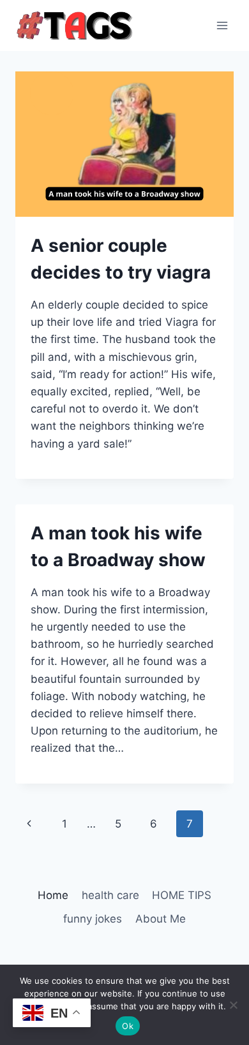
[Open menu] (222, 25)
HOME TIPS (181, 895)
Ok (127, 1026)
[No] (233, 1004)
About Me (160, 918)
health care (110, 895)
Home (53, 895)
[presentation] (124, 144)
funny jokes (92, 918)
